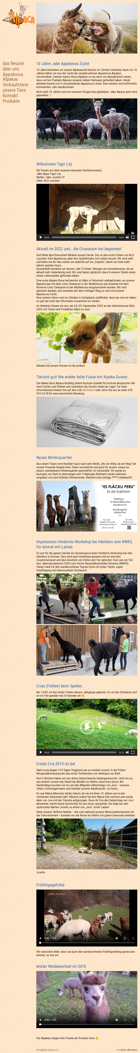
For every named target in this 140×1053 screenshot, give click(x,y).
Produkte (11, 101)
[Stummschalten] (127, 237)
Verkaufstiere (15, 84)
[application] (86, 212)
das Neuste (13, 63)
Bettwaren (88, 390)
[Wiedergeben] (41, 237)
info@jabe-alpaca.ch (47, 1050)
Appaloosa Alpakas (13, 77)
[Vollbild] (133, 237)
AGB (118, 1050)
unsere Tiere (14, 90)
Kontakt (10, 95)
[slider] (84, 237)
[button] (87, 212)
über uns (11, 69)
